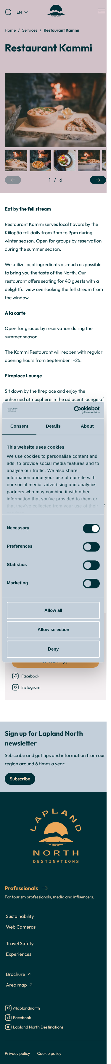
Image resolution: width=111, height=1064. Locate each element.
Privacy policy (17, 1053)
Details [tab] (53, 426)
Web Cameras (21, 927)
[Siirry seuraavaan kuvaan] (98, 180)
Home (10, 30)
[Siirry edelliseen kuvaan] (13, 180)
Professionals (22, 888)
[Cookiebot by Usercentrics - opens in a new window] (75, 410)
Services (29, 30)
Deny (53, 648)
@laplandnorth (26, 1008)
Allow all (53, 610)
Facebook (30, 675)
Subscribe (20, 779)
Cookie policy (49, 1053)
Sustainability (20, 916)
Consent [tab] (19, 426)
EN (19, 11)
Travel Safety (20, 943)
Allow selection (53, 629)
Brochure (15, 974)
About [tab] (87, 426)
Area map (16, 985)
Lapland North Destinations (38, 1027)
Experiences (18, 954)
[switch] (91, 547)
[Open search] (8, 12)
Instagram (30, 687)
